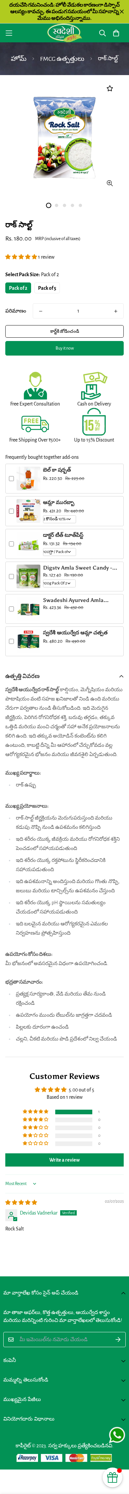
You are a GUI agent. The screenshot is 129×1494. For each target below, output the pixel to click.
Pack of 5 (47, 288)
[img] (21, 1202)
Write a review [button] (64, 1160)
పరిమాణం (15, 311)
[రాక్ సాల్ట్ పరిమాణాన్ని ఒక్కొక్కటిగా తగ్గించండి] (40, 311)
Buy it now (65, 348)
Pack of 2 (18, 288)
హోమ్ (18, 59)
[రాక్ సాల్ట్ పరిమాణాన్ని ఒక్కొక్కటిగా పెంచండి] (115, 311)
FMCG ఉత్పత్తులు (62, 59)
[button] (21, 257)
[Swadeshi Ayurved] (64, 32)
